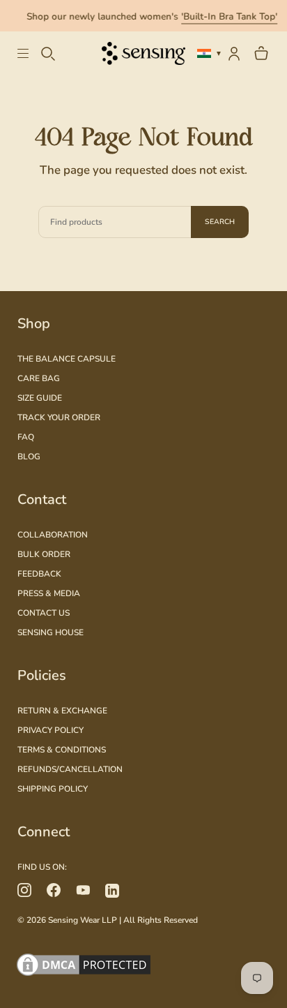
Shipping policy (52, 788)
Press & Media (48, 593)
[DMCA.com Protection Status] (143, 967)
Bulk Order (43, 554)
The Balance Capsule (66, 358)
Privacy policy (50, 730)
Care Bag (38, 378)
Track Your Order (58, 417)
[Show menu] (27, 53)
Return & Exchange (62, 710)
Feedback (39, 573)
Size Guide (39, 397)
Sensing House (50, 632)
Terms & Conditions (61, 749)
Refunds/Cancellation (70, 769)
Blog (28, 456)
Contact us (43, 612)
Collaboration (52, 534)
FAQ (25, 437)
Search (220, 221)
